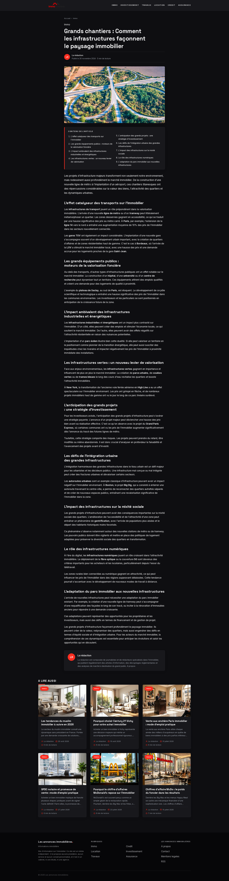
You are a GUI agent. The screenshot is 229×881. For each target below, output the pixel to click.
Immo (115, 5)
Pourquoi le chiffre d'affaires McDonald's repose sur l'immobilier (114, 791)
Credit (171, 5)
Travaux (146, 5)
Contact (165, 851)
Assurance (184, 5)
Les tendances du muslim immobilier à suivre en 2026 (57, 722)
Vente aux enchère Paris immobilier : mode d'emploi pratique (166, 722)
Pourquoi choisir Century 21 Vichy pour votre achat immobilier (113, 722)
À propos (131, 666)
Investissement (129, 5)
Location (159, 5)
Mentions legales (170, 856)
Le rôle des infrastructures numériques (135, 157)
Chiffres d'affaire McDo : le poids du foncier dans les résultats (165, 791)
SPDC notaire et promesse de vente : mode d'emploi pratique (59, 791)
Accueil (67, 18)
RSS (163, 861)
